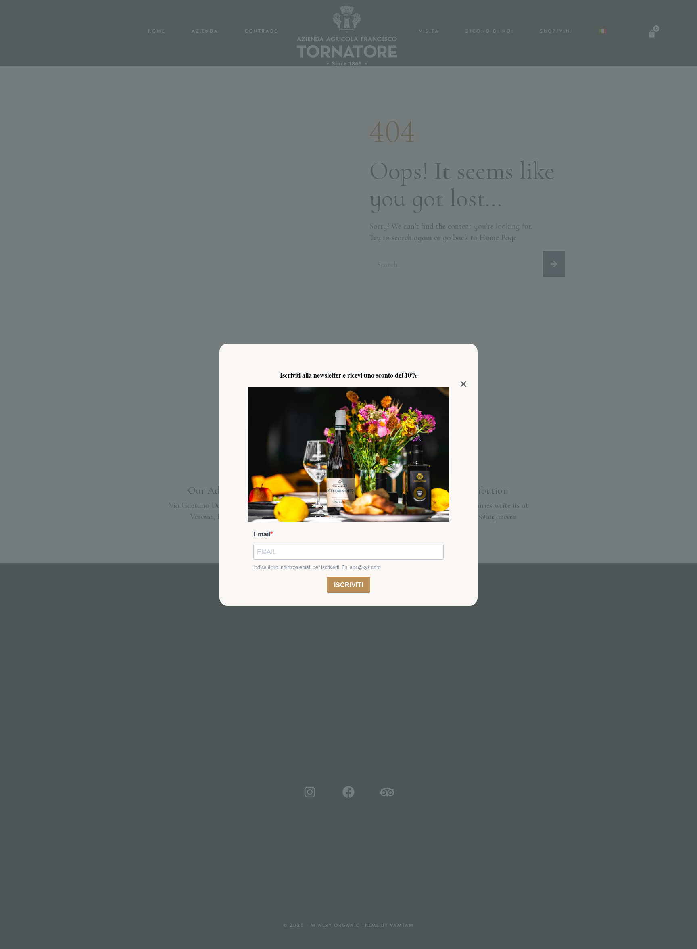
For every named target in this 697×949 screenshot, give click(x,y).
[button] (463, 384)
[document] (348, 474)
